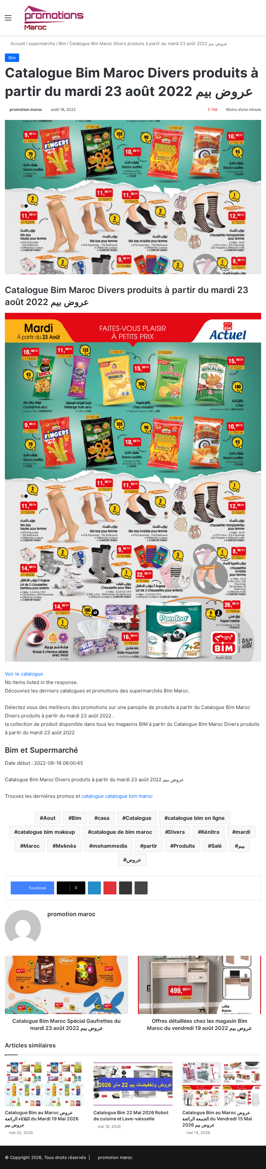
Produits (184, 846)
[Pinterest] (109, 887)
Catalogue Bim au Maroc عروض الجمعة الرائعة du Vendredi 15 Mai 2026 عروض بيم (217, 1119)
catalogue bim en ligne (196, 818)
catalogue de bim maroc (121, 832)
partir (150, 846)
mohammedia (109, 846)
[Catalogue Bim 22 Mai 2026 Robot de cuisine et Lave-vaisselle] (132, 1084)
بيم (241, 846)
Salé (216, 846)
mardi (243, 832)
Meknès (66, 846)
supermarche (42, 43)
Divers (176, 832)
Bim (62, 43)
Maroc (31, 846)
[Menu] (8, 20)
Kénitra (210, 832)
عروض (134, 859)
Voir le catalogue (24, 674)
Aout (49, 818)
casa (103, 818)
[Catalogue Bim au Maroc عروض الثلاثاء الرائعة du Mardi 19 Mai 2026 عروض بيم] (44, 1084)
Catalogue (138, 818)
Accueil (17, 43)
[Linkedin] (94, 887)
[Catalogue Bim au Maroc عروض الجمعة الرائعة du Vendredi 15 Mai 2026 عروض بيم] (221, 1084)
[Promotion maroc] (53, 18)
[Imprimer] (141, 887)
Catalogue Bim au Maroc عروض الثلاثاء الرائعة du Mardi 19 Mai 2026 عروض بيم (42, 1119)
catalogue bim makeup (46, 832)
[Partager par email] (125, 887)
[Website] (51, 925)
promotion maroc (26, 109)
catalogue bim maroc (117, 796)
